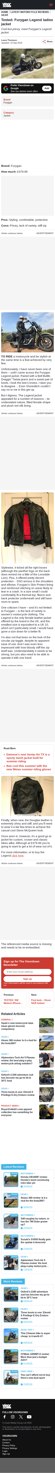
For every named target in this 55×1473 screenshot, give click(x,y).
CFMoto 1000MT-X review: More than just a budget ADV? (35, 1357)
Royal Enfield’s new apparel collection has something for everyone (17, 1112)
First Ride (26, 1371)
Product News (9, 1106)
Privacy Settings (9, 1448)
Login (4, 1451)
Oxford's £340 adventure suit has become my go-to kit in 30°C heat (17, 1078)
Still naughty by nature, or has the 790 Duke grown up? (35, 1221)
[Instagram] (13, 1418)
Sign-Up (6, 1454)
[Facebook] (5, 1418)
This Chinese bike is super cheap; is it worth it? (35, 1335)
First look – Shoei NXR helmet (41, 1001)
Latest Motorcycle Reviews (30, 12)
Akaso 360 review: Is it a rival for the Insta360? (19, 1042)
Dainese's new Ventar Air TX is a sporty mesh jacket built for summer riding (28, 758)
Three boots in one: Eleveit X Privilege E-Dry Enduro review (17, 1093)
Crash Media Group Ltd (15, 1423)
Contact (6, 1443)
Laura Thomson (9, 40)
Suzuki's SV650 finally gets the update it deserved (36, 1241)
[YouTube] (30, 1418)
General (6, 1019)
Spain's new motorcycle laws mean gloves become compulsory (17, 1026)
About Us (6, 1440)
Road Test (27, 1330)
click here (18, 855)
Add (46, 88)
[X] (22, 1418)
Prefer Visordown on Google (22, 87)
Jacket (7, 115)
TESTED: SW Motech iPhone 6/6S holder (12, 1002)
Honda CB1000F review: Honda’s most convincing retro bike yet (35, 1180)
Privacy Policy (13, 985)
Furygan (8, 102)
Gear (4, 15)
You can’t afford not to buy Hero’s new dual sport (35, 1376)
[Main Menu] (51, 4)
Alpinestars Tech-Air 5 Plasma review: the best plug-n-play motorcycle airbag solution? (18, 1060)
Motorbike (27, 1173)
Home (4, 12)
